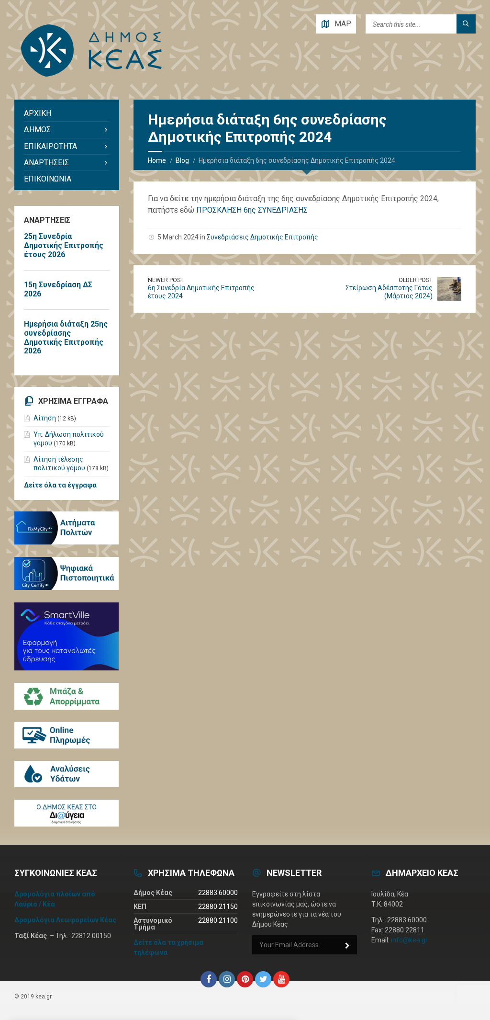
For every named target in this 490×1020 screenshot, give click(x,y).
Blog (182, 160)
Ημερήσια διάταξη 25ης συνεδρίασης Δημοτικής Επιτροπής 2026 (66, 337)
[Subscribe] (347, 946)
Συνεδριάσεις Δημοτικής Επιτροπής (262, 237)
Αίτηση (44, 418)
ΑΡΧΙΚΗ (37, 113)
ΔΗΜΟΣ (37, 129)
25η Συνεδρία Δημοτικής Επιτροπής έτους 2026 (63, 245)
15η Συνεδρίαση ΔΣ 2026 (58, 289)
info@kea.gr (409, 940)
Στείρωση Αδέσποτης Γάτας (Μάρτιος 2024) (389, 292)
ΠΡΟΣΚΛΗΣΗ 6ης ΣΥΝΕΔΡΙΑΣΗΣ (252, 210)
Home (157, 160)
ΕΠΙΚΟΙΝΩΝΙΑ (47, 178)
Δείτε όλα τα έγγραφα (60, 485)
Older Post (416, 280)
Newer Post (166, 280)
